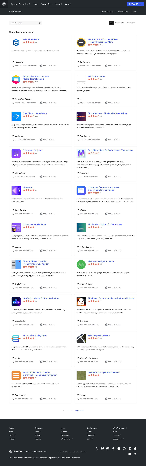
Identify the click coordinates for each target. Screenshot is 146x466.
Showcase (39, 428)
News (11, 432)
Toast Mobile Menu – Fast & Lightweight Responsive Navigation (40, 373)
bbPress (117, 435)
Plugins (37, 435)
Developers (65, 435)
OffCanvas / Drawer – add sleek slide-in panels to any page (103, 188)
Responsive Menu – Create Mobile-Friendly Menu (36, 77)
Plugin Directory (15, 11)
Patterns (38, 439)
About (11, 428)
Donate (91, 435)
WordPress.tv (67, 439)
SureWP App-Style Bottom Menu (104, 372)
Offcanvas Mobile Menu (34, 224)
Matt (116, 432)
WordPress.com (120, 428)
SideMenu (27, 187)
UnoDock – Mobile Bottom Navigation (41, 298)
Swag (90, 439)
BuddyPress (118, 439)
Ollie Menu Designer (32, 150)
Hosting (12, 435)
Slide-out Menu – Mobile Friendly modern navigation (36, 262)
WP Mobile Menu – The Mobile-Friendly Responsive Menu (103, 40)
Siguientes (79, 411)
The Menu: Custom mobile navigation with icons (111, 298)
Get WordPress (135, 4)
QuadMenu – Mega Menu (35, 113)
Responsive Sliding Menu (35, 335)
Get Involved (92, 428)
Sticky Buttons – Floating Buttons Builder (107, 113)
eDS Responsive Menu (99, 335)
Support (64, 432)
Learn (63, 428)
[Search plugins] (40, 23)
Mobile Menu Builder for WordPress (105, 224)
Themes (38, 432)
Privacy (12, 439)
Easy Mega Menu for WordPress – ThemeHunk (110, 150)
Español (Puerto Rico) (38, 451)
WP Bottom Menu (96, 76)
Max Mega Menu (31, 39)
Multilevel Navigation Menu (101, 261)
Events (89, 432)
